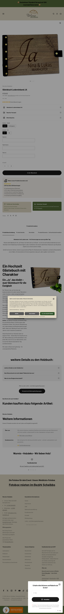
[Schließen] (59, 584)
